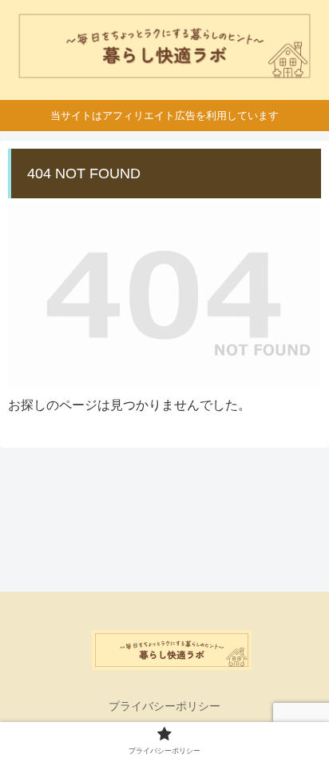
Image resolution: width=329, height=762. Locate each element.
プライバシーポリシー (164, 706)
